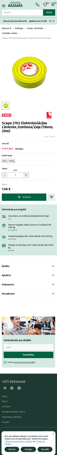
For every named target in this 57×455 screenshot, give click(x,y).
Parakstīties (28, 355)
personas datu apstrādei (24, 362)
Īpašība (5, 266)
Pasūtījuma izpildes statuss (13, 412)
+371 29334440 (13, 382)
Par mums (6, 406)
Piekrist (12, 449)
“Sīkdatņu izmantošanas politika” (19, 441)
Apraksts (6, 275)
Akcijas (4, 396)
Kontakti (5, 422)
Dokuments (8, 284)
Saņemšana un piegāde (11, 417)
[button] (53, 21)
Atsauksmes (8, 293)
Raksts (5, 401)
